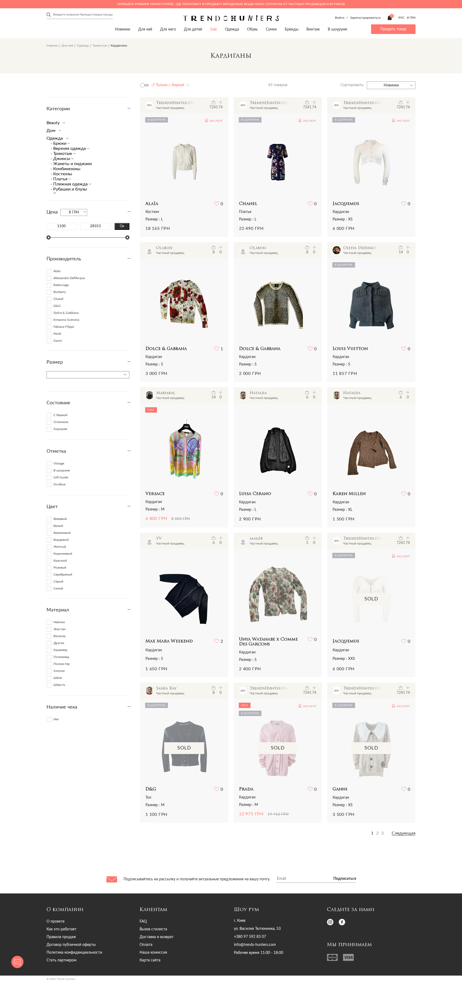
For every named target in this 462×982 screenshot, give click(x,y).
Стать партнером (61, 960)
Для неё (145, 29)
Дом (51, 130)
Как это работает (61, 929)
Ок (122, 226)
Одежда (232, 29)
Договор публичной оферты (71, 945)
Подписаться (344, 879)
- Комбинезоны (65, 169)
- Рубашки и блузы (69, 189)
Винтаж (313, 29)
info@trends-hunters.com (255, 945)
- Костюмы (61, 174)
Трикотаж (100, 45)
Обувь (252, 29)
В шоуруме (337, 29)
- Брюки (59, 143)
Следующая (403, 833)
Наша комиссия (153, 952)
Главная (52, 45)
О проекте (55, 921)
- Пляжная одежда (70, 184)
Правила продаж (61, 937)
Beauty (54, 123)
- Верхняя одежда (69, 148)
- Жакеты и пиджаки (71, 164)
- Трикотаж (62, 153)
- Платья (59, 179)
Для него (168, 29)
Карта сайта (150, 960)
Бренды (291, 29)
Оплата (146, 945)
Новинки (122, 29)
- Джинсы (61, 159)
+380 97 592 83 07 (250, 937)
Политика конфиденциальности (74, 952)
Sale (213, 29)
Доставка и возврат (157, 937)
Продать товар (393, 29)
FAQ (143, 921)
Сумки (271, 29)
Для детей (193, 29)
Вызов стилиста (153, 929)
